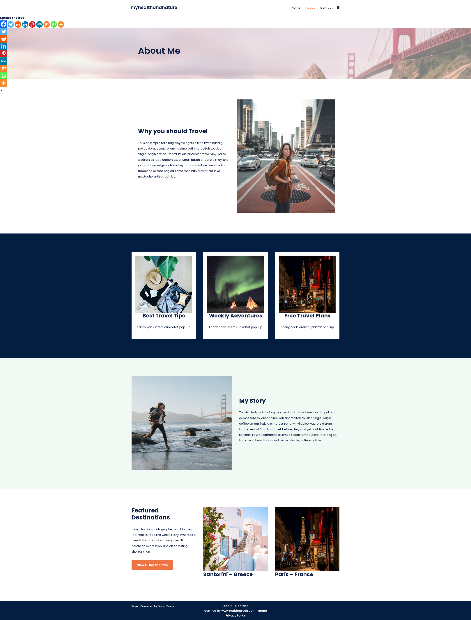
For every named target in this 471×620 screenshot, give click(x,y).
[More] (61, 24)
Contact (326, 8)
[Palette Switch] (338, 7)
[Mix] (46, 24)
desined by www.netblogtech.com (229, 611)
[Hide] (1, 90)
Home (296, 8)
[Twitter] (11, 24)
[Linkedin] (25, 24)
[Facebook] (3, 24)
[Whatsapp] (54, 24)
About (310, 8)
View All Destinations (152, 565)
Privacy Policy (236, 615)
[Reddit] (18, 24)
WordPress (166, 606)
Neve (134, 606)
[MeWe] (39, 24)
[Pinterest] (32, 24)
